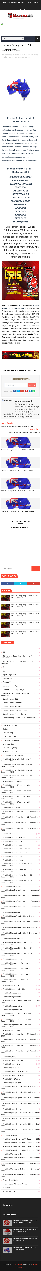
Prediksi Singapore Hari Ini (14, 989)
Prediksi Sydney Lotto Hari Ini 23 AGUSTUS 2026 (18, 450)
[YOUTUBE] (12, 7)
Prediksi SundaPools (11, 1030)
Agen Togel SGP (10, 675)
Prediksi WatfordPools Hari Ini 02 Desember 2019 (20, 1159)
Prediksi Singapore (11, 985)
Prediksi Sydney (33, 55)
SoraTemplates (16, 1264)
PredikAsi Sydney (10, 751)
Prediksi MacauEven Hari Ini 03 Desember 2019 (19, 928)
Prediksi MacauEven (11, 912)
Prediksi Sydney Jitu (24, 57)
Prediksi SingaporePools (13, 1010)
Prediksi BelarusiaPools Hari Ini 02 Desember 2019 (16, 765)
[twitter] (20, 9)
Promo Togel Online (11, 1180)
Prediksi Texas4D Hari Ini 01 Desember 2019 (21, 1139)
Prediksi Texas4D (10, 1135)
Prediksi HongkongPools (13, 860)
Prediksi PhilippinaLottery (14, 959)
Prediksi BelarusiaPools (13, 755)
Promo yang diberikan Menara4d (17, 1184)
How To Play (8, 733)
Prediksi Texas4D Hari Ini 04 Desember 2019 (21, 1150)
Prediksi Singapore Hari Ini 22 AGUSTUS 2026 (21, 2)
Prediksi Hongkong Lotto (13, 845)
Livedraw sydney (10, 748)
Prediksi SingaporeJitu (12, 1006)
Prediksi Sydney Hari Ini (9, 57)
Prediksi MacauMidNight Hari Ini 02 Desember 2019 (16, 943)
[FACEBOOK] (16, 7)
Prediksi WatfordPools (12, 1154)
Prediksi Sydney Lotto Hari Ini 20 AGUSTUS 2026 (18, 511)
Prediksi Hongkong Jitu (12, 841)
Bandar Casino (9, 678)
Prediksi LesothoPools (12, 886)
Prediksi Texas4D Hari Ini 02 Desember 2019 (21, 1143)
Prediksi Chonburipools (12, 781)
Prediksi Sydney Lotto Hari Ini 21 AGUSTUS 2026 (18, 490)
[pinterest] (24, 9)
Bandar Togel (8, 682)
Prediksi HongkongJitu (12, 856)
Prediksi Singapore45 (12, 997)
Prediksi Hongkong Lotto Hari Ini (16, 849)
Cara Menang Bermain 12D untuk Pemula (20, 718)
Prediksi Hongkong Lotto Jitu (15, 853)
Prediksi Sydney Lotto (12, 1068)
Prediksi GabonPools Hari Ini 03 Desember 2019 (19, 823)
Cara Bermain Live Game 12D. (15, 710)
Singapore (7, 1188)
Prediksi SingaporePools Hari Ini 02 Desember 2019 (17, 1020)
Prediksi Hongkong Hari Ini (14, 837)
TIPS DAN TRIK (9, 1191)
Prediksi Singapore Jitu (13, 993)
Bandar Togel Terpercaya (13, 690)
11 (4, 652)
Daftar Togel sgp (10, 725)
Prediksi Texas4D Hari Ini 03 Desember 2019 (21, 1146)
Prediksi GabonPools (11, 808)
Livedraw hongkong (11, 740)
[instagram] (28, 9)
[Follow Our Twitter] (20, 583)
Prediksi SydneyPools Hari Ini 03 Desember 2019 (20, 1125)
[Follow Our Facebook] (7, 583)
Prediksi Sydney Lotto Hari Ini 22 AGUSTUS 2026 (18, 470)
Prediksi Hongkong (11, 834)
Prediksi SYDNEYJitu (11, 1079)
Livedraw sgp (8, 744)
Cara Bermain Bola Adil (13, 706)
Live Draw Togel (9, 736)
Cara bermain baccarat (13, 703)
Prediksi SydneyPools (12, 1109)
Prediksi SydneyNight (12, 1083)
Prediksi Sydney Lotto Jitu (14, 1075)
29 (4, 671)
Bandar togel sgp (10, 686)
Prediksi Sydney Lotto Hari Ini (15, 1071)
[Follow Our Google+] (33, 583)
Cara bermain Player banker (15, 714)
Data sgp (7, 729)
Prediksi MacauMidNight (13, 939)
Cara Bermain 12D (10, 699)
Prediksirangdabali (10, 305)
